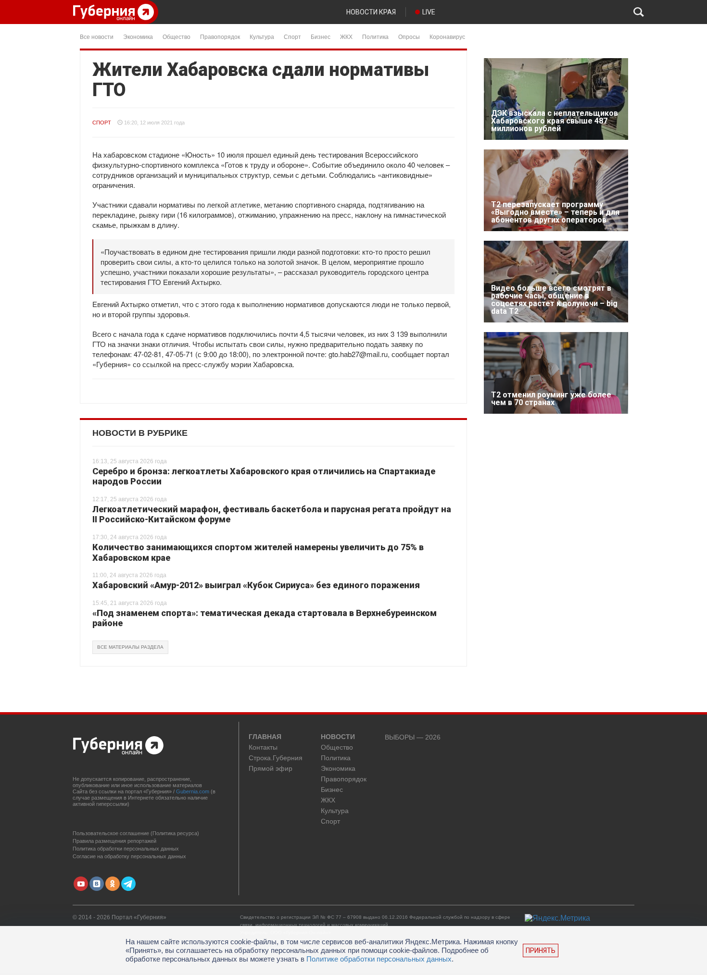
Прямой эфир (270, 768)
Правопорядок (220, 36)
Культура (262, 36)
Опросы (409, 36)
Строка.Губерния (276, 758)
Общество (176, 36)
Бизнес (320, 36)
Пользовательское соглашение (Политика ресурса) (136, 833)
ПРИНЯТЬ (541, 950)
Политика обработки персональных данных (126, 849)
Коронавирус (447, 36)
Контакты (263, 747)
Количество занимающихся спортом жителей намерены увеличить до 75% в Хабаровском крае (258, 552)
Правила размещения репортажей (114, 841)
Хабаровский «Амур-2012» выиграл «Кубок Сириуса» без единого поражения (256, 585)
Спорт (292, 36)
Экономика (138, 36)
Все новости (97, 36)
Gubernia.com (192, 791)
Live (428, 12)
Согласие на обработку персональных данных (129, 856)
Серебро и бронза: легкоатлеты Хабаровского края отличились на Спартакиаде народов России (263, 476)
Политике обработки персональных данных (379, 959)
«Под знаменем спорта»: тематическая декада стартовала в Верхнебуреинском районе (264, 618)
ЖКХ (346, 36)
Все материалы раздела (130, 647)
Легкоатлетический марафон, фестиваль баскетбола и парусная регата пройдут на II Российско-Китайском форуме (271, 514)
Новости (338, 737)
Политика (375, 36)
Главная (265, 737)
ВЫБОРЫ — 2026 (413, 737)
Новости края (371, 12)
